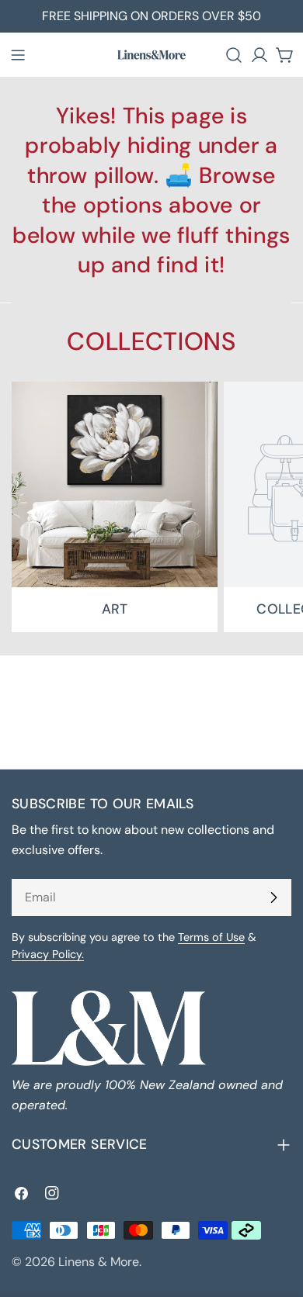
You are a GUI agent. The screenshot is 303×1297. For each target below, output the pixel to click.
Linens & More (98, 1262)
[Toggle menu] (17, 55)
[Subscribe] (273, 897)
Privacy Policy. (48, 954)
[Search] (233, 55)
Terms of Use (211, 937)
